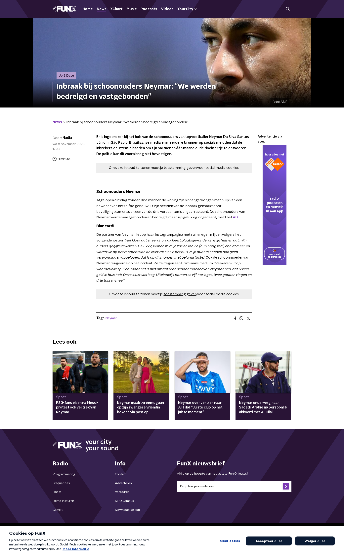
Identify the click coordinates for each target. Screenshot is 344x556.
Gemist (58, 509)
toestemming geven (180, 168)
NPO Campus (124, 500)
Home (87, 9)
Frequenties (61, 483)
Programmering (64, 474)
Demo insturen (63, 500)
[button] (287, 9)
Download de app (127, 509)
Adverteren (123, 483)
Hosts (57, 491)
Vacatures (122, 491)
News (101, 9)
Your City (185, 9)
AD (235, 217)
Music (132, 9)
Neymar (111, 318)
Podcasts (149, 9)
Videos (167, 9)
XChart (116, 9)
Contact (121, 474)
